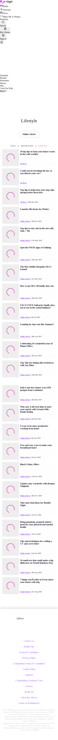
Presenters (4, 80)
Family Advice (25, 592)
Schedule (4, 75)
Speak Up (29, 692)
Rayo (13, 146)
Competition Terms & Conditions (29, 663)
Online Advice (29, 134)
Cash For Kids (6, 88)
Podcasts (7, 10)
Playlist (3, 78)
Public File (29, 646)
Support (29, 675)
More (2, 91)
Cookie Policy (29, 669)
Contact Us (29, 641)
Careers (29, 686)
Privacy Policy (29, 658)
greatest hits (27, 146)
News (5, 13)
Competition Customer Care (29, 680)
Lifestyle (42, 146)
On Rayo (23, 164)
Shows (3, 83)
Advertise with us (29, 697)
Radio (5, 6)
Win (2, 86)
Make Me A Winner (11, 17)
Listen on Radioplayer (29, 703)
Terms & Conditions (29, 652)
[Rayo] (20, 618)
